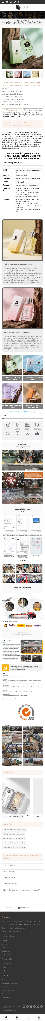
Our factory (6, 725)
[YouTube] (24, 1006)
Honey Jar (5, 987)
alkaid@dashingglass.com (17, 928)
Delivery (4, 940)
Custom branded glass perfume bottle (14, 830)
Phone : (4, 931)
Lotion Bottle (6, 997)
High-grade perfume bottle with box (14, 847)
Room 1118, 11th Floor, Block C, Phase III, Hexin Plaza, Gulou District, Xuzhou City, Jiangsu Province (25, 923)
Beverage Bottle (7, 994)
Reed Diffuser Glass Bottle (10, 983)
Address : (5, 922)
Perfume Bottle (6, 980)
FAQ (3, 971)
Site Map (4, 944)
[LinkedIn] (34, 1006)
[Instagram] (41, 1006)
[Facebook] (31, 1006)
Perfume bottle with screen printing (14, 838)
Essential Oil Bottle (8, 990)
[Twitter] (27, 1006)
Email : (4, 928)
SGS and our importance (10, 699)
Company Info (6, 964)
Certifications (6, 951)
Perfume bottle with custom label (13, 834)
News (3, 947)
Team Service (6, 954)
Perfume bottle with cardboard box (14, 843)
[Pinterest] (38, 1006)
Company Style (6, 967)
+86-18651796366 (15, 931)
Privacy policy (24, 907)
